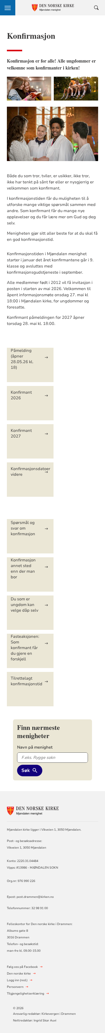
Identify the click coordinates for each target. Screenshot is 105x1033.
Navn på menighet (34, 747)
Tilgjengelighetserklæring (25, 993)
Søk (25, 770)
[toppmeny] (7, 7)
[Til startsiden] (35, 810)
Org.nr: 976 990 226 (21, 881)
